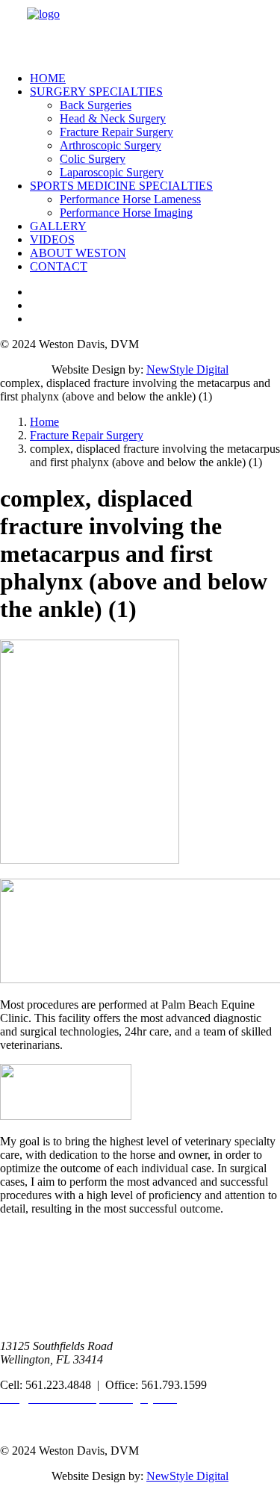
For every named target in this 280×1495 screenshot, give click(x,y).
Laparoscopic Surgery (112, 172)
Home (48, 78)
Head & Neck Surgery (113, 118)
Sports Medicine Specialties (121, 185)
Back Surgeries (95, 105)
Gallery (58, 226)
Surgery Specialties (96, 91)
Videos (52, 239)
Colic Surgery (92, 158)
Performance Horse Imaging (126, 212)
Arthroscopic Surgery (110, 145)
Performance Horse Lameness (130, 199)
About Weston (78, 253)
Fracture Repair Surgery (116, 132)
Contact (58, 266)
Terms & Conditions (48, 1425)
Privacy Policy (34, 1411)
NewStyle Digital (187, 369)
